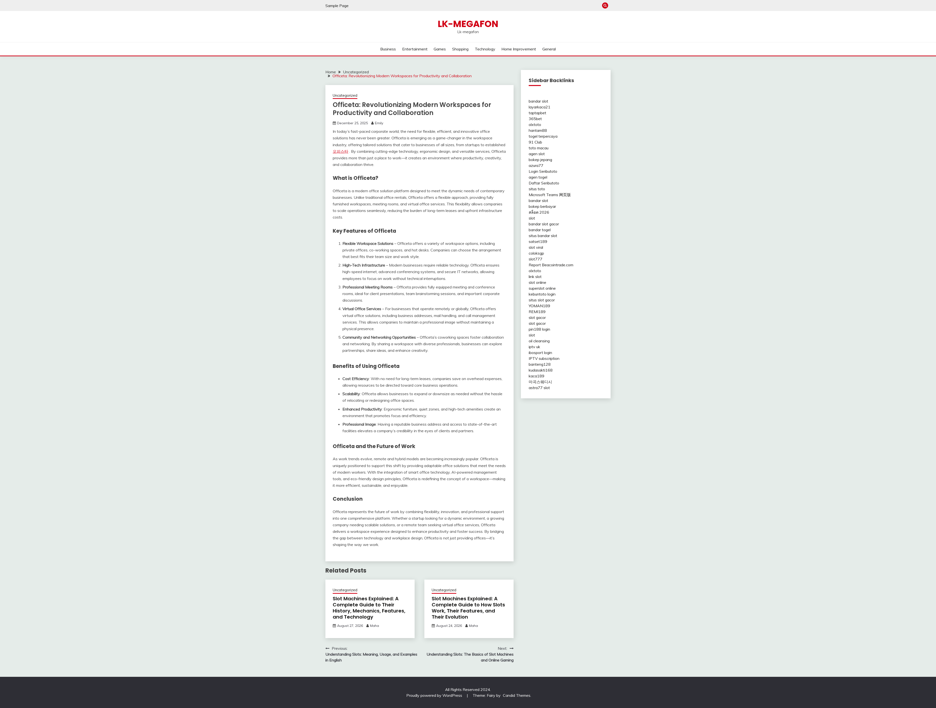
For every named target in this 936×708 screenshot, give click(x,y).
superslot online (542, 288)
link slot (535, 276)
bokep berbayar (542, 206)
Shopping (460, 49)
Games (440, 49)
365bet (535, 118)
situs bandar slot (543, 235)
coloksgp (536, 253)
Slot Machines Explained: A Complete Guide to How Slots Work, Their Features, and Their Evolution (468, 607)
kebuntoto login (542, 294)
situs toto (537, 188)
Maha (374, 625)
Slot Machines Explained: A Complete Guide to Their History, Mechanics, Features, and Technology (369, 607)
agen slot (537, 153)
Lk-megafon (468, 24)
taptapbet (537, 112)
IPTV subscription (544, 358)
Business (388, 49)
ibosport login (540, 352)
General (549, 49)
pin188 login (539, 329)
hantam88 (538, 130)
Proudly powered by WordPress (434, 695)
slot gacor (537, 317)
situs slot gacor (542, 299)
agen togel (538, 177)
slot (532, 218)
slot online (537, 282)
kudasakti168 (541, 370)
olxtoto (535, 124)
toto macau (538, 147)
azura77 (536, 165)
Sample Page (337, 5)
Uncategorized (345, 95)
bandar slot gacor (544, 223)
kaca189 (536, 375)
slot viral (536, 247)
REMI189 (537, 311)
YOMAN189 (539, 305)
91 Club (535, 142)
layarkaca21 (539, 107)
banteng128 (540, 364)
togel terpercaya (543, 136)
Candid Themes (516, 695)
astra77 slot (539, 387)
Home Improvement (518, 49)
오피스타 (340, 151)
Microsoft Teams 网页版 (550, 194)
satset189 (538, 241)
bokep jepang (540, 159)
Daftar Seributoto (544, 183)
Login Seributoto (543, 171)
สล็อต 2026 (539, 212)
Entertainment (415, 49)
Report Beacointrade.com (551, 264)
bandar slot (538, 101)
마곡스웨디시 (540, 381)
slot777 (535, 259)
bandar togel (540, 229)
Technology (485, 49)
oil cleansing (539, 340)
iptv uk (534, 346)
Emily (379, 123)
